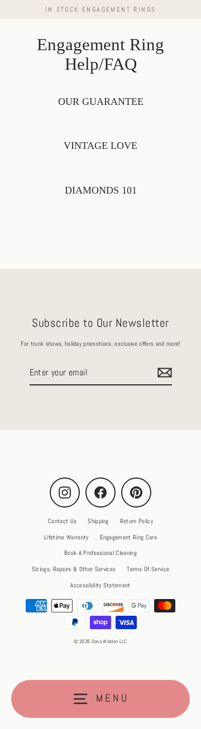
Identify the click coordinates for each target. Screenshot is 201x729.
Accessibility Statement (100, 585)
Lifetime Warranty (66, 537)
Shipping (98, 521)
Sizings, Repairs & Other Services (74, 569)
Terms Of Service (148, 569)
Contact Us (62, 521)
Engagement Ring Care (128, 537)
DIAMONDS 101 (101, 190)
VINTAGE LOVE (100, 145)
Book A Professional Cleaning (100, 553)
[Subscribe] (163, 372)
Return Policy (136, 521)
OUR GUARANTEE (100, 101)
